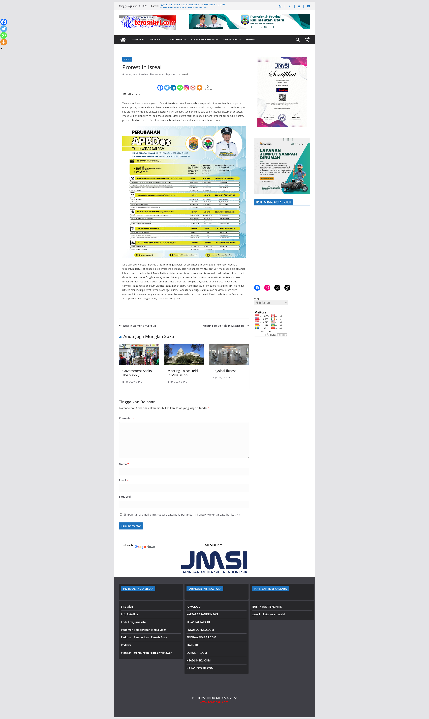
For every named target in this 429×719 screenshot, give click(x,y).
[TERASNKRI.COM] (123, 39)
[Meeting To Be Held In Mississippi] (184, 347)
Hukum (250, 39)
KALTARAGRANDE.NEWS (202, 614)
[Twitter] (167, 85)
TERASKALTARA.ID (198, 622)
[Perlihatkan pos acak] (307, 39)
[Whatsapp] (180, 85)
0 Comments (158, 74)
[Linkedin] (173, 85)
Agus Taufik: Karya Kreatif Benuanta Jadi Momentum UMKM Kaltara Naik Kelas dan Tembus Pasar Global (192, 7)
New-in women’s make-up (139, 326)
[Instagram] (186, 85)
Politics (127, 59)
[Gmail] (193, 85)
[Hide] (1, 48)
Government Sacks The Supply (137, 372)
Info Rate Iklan (130, 614)
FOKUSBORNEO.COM (200, 630)
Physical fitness (224, 370)
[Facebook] (160, 85)
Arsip (257, 298)
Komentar (126, 418)
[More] (199, 85)
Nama (124, 464)
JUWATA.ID (194, 606)
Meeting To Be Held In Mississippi (224, 326)
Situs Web (125, 496)
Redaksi (144, 74)
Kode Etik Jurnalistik (133, 622)
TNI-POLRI (155, 39)
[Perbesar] (305, 58)
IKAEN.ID (192, 645)
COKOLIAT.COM (197, 653)
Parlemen (176, 39)
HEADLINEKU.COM (199, 660)
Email (123, 480)
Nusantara (230, 39)
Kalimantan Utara (203, 39)
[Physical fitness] (229, 347)
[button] (163, 39)
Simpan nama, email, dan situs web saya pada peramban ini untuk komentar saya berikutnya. (182, 514)
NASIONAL (138, 39)
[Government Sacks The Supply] (139, 347)
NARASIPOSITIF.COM (200, 668)
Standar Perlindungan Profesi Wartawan (146, 653)
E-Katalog (127, 606)
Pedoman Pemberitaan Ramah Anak (144, 637)
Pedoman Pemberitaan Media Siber (143, 630)
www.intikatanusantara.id (268, 614)
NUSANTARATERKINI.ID (267, 606)
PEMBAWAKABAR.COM (201, 637)
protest (171, 74)
